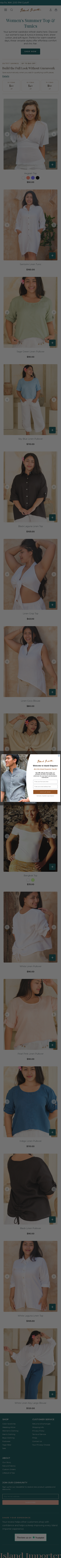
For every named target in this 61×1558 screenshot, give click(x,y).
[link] (45, 761)
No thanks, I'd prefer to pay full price (45, 796)
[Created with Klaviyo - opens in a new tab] (30, 803)
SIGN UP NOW (45, 792)
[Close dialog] (59, 755)
